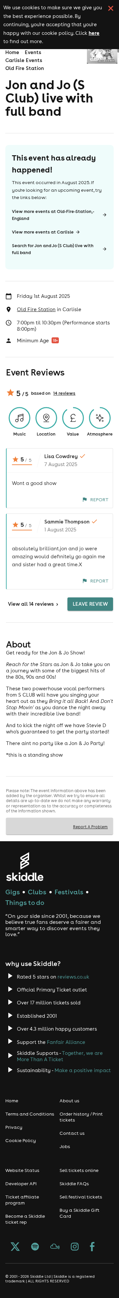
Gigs (12, 892)
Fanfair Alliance (66, 1042)
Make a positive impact (83, 1070)
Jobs (65, 1146)
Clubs (37, 892)
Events (33, 52)
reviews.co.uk (73, 977)
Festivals (69, 892)
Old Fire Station (24, 68)
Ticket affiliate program (22, 1200)
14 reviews (64, 393)
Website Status (22, 1170)
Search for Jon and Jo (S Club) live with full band (53, 249)
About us (69, 1101)
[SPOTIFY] (35, 1247)
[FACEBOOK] (92, 1247)
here (94, 33)
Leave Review (90, 604)
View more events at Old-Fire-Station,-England (53, 215)
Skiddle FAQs (74, 1184)
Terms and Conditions (29, 1114)
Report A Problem (90, 826)
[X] (15, 1247)
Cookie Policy (20, 1140)
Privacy (13, 1127)
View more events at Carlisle (43, 232)
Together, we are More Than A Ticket (60, 1056)
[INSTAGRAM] (75, 1247)
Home (12, 52)
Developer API (21, 1184)
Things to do (24, 902)
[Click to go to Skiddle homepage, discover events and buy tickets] (24, 866)
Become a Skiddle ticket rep (25, 1219)
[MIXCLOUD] (55, 1247)
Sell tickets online (79, 1170)
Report (99, 500)
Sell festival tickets (81, 1197)
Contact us (72, 1133)
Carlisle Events (23, 60)
